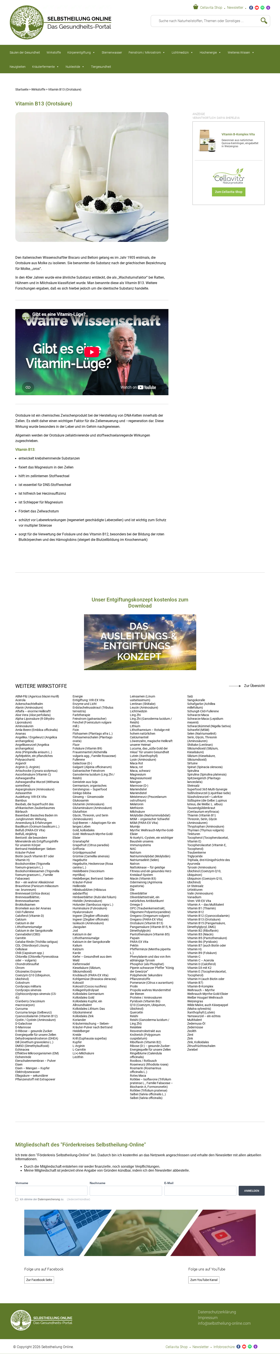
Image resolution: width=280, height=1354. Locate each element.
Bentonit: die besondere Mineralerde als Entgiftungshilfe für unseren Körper (36, 841)
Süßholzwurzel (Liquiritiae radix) (209, 793)
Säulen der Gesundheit (25, 52)
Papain (135, 938)
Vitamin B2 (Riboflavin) (203, 931)
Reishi (134, 1016)
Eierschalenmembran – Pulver (35, 1061)
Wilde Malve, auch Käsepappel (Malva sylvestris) (207, 1007)
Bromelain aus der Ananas (33, 908)
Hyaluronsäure (83, 912)
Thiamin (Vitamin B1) (201, 815)
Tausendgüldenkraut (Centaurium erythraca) (203, 810)
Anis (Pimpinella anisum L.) (33, 752)
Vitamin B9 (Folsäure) (202, 953)
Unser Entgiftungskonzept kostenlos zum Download (140, 603)
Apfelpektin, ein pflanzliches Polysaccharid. (34, 758)
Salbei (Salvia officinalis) (146, 1098)
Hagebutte (80, 860)
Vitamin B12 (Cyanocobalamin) (208, 916)
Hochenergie (208, 52)
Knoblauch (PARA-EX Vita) (90, 975)
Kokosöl (78, 983)
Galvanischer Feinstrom (89, 771)
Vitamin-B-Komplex (200, 986)
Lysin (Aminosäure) (143, 760)
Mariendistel (138, 789)
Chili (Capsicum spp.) (29, 953)
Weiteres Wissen (239, 52)
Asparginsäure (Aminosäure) (34, 789)
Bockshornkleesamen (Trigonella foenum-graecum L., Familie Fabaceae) (37, 875)
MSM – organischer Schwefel (149, 819)
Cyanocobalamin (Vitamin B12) (36, 1016)
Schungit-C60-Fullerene (203, 711)
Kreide (77, 1035)
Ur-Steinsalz (195, 886)
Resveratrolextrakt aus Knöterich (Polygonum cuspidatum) (145, 1034)
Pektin (134, 945)
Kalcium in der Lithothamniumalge (86, 936)
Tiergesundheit (101, 66)
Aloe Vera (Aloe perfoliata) (33, 715)
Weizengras (195, 1001)
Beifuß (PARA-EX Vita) (30, 830)
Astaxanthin (23, 793)
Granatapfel (81, 841)
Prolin (134, 986)
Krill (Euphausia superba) (90, 1038)
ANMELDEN (251, 1190)
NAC (133, 849)
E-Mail (168, 1183)
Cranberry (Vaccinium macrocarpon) (30, 1003)
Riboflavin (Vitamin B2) (145, 1042)
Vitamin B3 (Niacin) (200, 934)
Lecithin (78, 1057)
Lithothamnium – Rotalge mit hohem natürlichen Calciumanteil (150, 733)
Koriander (79, 1020)
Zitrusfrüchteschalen (201, 1046)
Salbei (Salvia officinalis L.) (148, 1094)
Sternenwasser (112, 52)
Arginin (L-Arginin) (27, 767)
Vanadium (194, 897)
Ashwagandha (25, 778)
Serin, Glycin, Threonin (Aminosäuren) (202, 739)
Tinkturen (193, 834)
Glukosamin (81, 800)
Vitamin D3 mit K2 (199, 968)
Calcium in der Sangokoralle (34, 931)
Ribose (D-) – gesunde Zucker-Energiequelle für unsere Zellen (150, 1048)
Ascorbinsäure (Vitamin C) (33, 774)
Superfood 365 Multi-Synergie (207, 789)
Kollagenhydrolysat (86, 990)
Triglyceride (195, 856)
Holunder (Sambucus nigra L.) (93, 905)
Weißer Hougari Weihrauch (205, 997)
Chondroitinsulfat (27, 964)
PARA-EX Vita (139, 942)
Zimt (190, 1035)
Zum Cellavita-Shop (228, 192)
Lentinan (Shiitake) (143, 704)
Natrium (135, 852)
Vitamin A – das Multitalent (205, 905)
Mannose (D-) (139, 786)
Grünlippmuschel (84, 852)
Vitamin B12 (195, 912)
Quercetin (136, 1012)
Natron (135, 864)
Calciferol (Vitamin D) (29, 916)
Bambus (21, 800)
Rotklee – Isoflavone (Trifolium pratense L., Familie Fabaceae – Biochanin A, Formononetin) (151, 1083)
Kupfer (77, 1042)
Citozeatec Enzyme (28, 971)
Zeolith (191, 1031)
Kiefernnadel (81, 964)
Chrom (19, 968)
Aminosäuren (24, 726)
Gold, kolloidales (83, 830)
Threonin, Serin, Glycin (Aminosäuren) (202, 821)
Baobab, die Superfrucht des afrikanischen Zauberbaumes (35, 806)
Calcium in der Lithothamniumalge (28, 925)
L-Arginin (79, 1046)
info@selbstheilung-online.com (224, 1323)
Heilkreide (79, 886)
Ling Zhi (135, 715)
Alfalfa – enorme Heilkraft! (33, 711)
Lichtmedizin (180, 52)
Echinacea (22, 1050)
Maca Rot (136, 763)
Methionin (137, 808)
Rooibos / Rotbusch (143, 1061)
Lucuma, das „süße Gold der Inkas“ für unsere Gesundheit (149, 750)
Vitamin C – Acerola (200, 960)
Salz (190, 696)
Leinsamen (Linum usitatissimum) (142, 698)
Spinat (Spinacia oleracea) (205, 767)
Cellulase (21, 949)
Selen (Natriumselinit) (201, 734)
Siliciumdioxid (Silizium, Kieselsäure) (202, 750)
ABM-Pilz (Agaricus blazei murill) (37, 696)
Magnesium (138, 774)
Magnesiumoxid (141, 778)
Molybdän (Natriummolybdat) (150, 815)
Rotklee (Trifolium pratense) (148, 1090)
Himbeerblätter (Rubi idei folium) (94, 897)
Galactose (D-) (82, 763)
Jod (75, 931)
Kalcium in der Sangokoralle (91, 942)
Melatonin (137, 804)
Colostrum (22, 983)
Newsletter (235, 8)
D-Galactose (23, 1024)
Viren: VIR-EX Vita (199, 901)
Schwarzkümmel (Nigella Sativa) (209, 726)
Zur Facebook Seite (39, 1280)
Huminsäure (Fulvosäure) (90, 908)
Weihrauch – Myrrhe (201, 990)
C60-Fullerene (24, 912)
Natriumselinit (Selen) (144, 860)
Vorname (21, 1183)
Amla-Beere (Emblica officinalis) (36, 730)
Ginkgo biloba (82, 793)
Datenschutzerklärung (217, 1312)
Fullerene (79, 760)
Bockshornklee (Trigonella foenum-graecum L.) (32, 865)
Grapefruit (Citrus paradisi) (91, 845)
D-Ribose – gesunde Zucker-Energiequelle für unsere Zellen (35, 1033)
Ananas (20, 734)
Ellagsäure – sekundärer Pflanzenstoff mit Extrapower (35, 1077)
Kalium (77, 945)
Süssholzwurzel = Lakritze (204, 797)
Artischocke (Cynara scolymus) (36, 771)
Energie (78, 696)
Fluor (76, 745)
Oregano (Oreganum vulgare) (150, 916)
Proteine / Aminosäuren (146, 997)
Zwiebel (192, 1050)
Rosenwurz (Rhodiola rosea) (149, 1064)
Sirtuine (192, 763)
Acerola (20, 700)
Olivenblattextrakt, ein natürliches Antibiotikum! (147, 899)
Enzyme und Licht (85, 704)
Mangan (135, 782)
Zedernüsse (195, 1027)
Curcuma (21, 1009)
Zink (190, 1038)
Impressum (208, 1317)
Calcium (20, 919)
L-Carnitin (79, 1050)
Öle (132, 890)
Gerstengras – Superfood (90, 789)
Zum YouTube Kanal (203, 1280)
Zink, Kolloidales (198, 1042)
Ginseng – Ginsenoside (88, 797)
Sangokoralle (196, 700)
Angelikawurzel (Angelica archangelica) (32, 746)
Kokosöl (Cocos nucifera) (90, 986)
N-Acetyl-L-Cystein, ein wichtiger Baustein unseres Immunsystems (151, 841)
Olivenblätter (138, 893)
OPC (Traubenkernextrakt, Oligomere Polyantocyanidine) (150, 910)
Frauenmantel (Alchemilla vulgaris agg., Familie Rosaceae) (94, 754)
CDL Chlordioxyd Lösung (32, 945)
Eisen (19, 1064)
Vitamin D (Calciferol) (201, 964)
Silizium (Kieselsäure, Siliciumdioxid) (201, 758)
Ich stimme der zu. (55, 1199)
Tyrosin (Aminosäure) (201, 867)
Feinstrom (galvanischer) (90, 719)
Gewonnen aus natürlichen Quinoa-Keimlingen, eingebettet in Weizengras (240, 143)
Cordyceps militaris (28, 986)
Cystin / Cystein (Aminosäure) (35, 1020)
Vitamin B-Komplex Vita (238, 134)
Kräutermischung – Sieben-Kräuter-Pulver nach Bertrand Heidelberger (92, 1027)
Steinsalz (193, 786)
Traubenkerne (196, 852)
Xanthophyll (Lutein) (201, 1012)
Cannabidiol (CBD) (27, 934)
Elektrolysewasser (27, 1072)
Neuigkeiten (18, 66)
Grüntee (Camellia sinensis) (91, 856)
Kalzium (78, 949)
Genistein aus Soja (85, 782)
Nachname (97, 1183)
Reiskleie (136, 1027)
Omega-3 (136, 905)
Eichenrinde (23, 1057)
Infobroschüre (224, 1347)
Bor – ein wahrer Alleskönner (34, 882)
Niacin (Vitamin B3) (143, 879)
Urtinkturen (195, 890)
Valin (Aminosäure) (200, 893)
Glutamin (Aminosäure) (88, 804)
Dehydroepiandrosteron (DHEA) (36, 1038)
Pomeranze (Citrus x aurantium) (151, 983)
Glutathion (80, 812)
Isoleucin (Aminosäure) (88, 923)
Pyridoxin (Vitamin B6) (145, 1001)
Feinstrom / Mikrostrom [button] (145, 52)
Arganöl (20, 763)
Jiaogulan (79, 927)
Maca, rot (136, 767)
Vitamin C (193, 957)
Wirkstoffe (54, 52)
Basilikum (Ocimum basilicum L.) (37, 826)
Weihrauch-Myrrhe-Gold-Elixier (207, 994)
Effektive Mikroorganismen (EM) (37, 1053)
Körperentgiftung (79, 52)
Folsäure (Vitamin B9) (87, 748)
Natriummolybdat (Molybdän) (150, 856)
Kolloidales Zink (83, 1016)
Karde (77, 953)
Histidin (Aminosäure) (87, 901)
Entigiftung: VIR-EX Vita (89, 700)
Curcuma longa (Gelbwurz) (33, 1012)
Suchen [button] (262, 21)
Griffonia (79, 849)
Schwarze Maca (198, 715)
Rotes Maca (138, 1076)
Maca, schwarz (140, 771)
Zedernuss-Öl (196, 1024)
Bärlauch (21, 812)
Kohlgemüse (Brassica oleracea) (94, 979)
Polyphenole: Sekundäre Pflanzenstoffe (146, 977)
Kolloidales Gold (83, 997)
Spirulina (193, 771)
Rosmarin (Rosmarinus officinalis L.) (145, 1070)
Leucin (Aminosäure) (144, 707)
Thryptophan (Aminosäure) (205, 826)
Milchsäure (137, 812)
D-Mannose (23, 1027)
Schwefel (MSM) (198, 730)
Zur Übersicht (254, 686)
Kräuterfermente (43, 66)
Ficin (76, 730)
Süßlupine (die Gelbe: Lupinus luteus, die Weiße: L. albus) (207, 802)
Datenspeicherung (49, 1199)
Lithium (135, 726)
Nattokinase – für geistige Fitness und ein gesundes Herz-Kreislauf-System (151, 871)
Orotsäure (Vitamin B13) (146, 923)
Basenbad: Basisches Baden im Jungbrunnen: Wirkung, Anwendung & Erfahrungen (36, 819)
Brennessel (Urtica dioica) (32, 893)
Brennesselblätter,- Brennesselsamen (27, 899)
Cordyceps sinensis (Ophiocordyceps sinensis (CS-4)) (35, 993)
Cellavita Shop (211, 8)
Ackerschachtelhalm (29, 704)
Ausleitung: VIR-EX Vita (31, 797)
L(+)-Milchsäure (83, 1053)
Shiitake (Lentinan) (200, 745)
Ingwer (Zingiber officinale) (91, 916)
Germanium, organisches (90, 786)
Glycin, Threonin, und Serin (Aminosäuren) (90, 817)
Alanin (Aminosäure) (29, 707)
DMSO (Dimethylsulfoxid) (32, 1046)
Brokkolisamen (25, 905)
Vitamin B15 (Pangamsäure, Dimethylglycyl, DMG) (206, 925)
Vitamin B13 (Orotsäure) (203, 919)
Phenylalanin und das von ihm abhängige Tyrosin (150, 958)
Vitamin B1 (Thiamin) (201, 908)
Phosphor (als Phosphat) (147, 964)
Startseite (21, 89)
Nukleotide (73, 66)
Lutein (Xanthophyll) (144, 756)
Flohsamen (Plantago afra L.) (93, 734)
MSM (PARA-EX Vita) (144, 823)
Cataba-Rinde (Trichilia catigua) (36, 942)
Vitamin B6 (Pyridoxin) (202, 942)
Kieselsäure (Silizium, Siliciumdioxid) (87, 969)
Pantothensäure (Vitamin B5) (150, 934)
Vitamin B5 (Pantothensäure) (207, 938)
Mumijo (135, 826)
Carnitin (20, 938)
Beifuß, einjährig (26, 834)
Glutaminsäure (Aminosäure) (92, 808)
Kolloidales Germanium (88, 994)
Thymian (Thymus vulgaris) (205, 830)
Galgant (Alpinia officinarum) (92, 767)
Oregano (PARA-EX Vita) (146, 919)
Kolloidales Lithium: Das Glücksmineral (89, 1010)
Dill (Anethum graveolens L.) (34, 1042)
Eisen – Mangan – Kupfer (32, 1068)
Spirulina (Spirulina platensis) (207, 774)
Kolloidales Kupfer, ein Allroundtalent (87, 1003)
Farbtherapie (81, 715)
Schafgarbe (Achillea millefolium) (201, 705)
